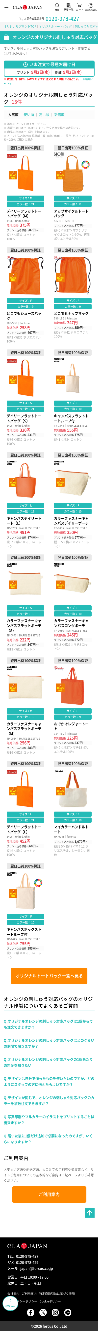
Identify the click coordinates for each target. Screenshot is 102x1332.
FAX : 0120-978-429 (22, 1262)
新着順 (59, 114)
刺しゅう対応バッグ (88, 26)
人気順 (13, 114)
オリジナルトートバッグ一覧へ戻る (49, 976)
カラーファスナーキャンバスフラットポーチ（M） (25, 705)
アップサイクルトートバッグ (73, 193)
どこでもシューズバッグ (25, 295)
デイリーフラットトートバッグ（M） (25, 193)
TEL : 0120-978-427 (22, 1256)
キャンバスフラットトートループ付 (73, 397)
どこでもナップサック (73, 295)
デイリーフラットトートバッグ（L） (25, 809)
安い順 (29, 114)
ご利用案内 (49, 1194)
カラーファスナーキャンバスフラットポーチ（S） (25, 602)
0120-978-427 (62, 18)
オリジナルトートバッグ (55, 26)
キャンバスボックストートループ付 (25, 911)
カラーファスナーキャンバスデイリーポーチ (73, 500)
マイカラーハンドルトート (73, 809)
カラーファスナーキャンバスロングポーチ (73, 602)
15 (14, 101)
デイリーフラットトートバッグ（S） (25, 397)
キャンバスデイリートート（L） (25, 500)
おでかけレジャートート (73, 705)
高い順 (44, 114)
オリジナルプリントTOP (20, 26)
